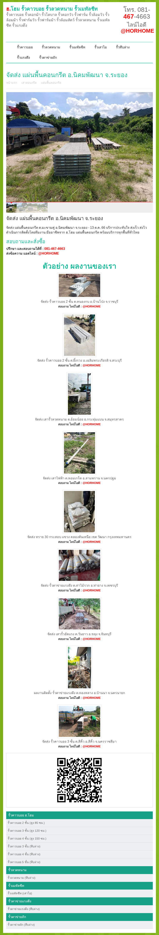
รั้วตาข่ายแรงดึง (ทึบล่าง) (24, 909)
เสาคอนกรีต (29, 82)
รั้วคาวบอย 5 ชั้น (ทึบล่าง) (24, 862)
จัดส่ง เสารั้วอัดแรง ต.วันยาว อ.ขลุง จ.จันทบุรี (79, 634)
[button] (79, 779)
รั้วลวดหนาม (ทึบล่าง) (21, 877)
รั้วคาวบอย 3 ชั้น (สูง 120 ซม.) (27, 830)
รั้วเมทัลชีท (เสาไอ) (20, 893)
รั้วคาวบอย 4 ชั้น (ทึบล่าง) (24, 854)
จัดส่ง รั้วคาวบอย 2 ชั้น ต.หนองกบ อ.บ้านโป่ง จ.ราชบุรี (79, 301)
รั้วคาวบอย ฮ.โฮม (21, 815)
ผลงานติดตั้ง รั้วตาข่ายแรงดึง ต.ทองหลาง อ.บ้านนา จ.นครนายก (79, 693)
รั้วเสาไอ (100, 47)
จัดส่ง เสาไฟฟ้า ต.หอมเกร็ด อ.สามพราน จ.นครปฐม (79, 478)
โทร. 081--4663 (136, 13)
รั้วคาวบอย (25, 47)
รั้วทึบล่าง (123, 47)
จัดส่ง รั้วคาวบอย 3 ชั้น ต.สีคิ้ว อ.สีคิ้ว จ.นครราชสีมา (79, 741)
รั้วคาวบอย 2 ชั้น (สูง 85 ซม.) (26, 822)
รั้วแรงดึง (23, 57)
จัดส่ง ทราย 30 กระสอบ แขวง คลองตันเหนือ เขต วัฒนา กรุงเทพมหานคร (79, 537)
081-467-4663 (54, 248)
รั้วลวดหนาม (51, 47)
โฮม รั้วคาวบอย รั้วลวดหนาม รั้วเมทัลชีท (52, 9)
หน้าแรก (11, 82)
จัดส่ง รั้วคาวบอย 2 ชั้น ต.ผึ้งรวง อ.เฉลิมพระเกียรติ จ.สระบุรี (79, 360)
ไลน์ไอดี (137, 28)
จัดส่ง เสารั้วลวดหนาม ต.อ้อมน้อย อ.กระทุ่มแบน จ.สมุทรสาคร (79, 419)
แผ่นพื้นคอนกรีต (51, 82)
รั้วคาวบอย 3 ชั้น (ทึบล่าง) (24, 846)
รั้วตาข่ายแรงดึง (19, 901)
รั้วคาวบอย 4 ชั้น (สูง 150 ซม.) (27, 838)
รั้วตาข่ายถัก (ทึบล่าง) (21, 924)
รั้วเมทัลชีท (77, 47)
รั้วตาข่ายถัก (48, 57)
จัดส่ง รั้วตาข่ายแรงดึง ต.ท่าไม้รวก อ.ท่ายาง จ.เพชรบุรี (79, 585)
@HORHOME (48, 253)
